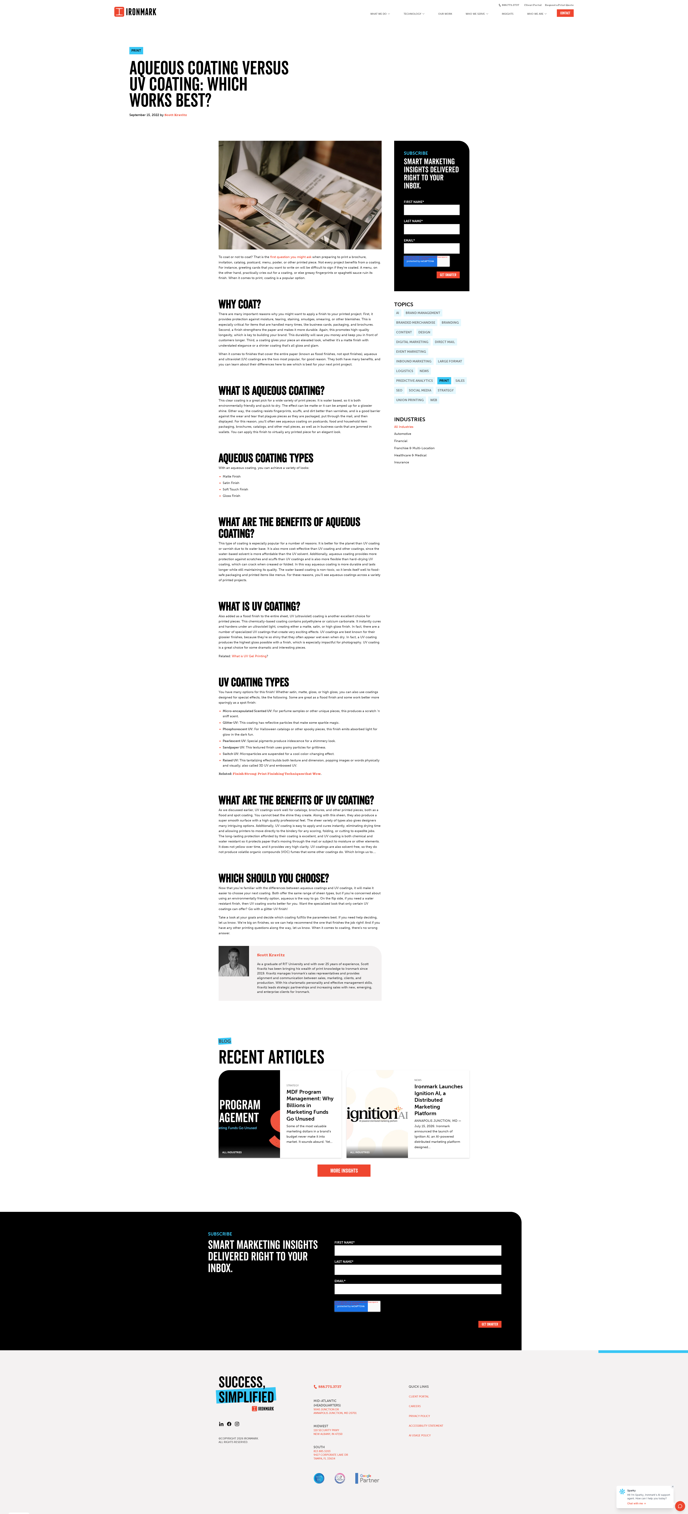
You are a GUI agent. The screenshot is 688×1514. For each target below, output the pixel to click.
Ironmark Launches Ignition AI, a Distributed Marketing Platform (438, 1100)
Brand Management (423, 313)
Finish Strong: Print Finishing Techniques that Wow (277, 774)
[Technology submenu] (423, 14)
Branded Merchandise (415, 323)
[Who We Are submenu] (545, 14)
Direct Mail (445, 342)
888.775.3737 (510, 5)
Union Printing (410, 400)
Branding (450, 323)
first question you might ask (290, 257)
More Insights (344, 1170)
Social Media (420, 390)
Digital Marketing (412, 342)
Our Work (445, 13)
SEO (399, 390)
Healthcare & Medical (410, 455)
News (424, 371)
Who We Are (535, 13)
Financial (400, 441)
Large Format (450, 361)
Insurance (401, 462)
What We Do (378, 13)
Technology (412, 13)
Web (433, 400)
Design (424, 332)
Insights (507, 13)
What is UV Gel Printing (249, 656)
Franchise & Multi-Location (414, 448)
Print (444, 381)
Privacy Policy (419, 1416)
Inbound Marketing (413, 361)
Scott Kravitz (175, 115)
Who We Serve (475, 13)
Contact (565, 13)
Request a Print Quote (559, 5)
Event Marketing (411, 352)
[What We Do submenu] (389, 14)
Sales (460, 381)
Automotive (402, 434)
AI (397, 313)
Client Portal (533, 5)
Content (404, 332)
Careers (415, 1406)
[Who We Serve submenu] (487, 14)
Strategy (446, 390)
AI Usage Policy (420, 1435)
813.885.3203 (322, 1451)
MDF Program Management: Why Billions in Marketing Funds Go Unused (310, 1105)
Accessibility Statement (426, 1425)
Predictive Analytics (414, 381)
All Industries (403, 427)
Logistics (404, 371)
